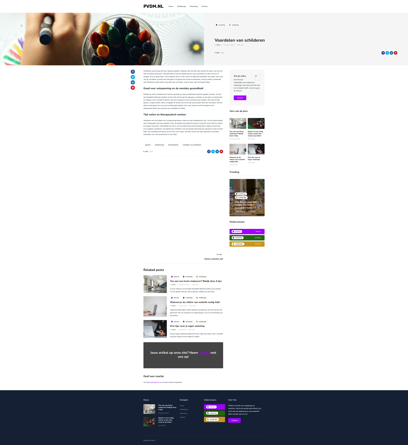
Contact (205, 6)
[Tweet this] (387, 53)
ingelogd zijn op (156, 382)
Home (171, 6)
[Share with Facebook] (383, 53)
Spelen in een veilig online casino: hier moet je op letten (255, 133)
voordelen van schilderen (192, 145)
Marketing (194, 6)
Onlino (218, 45)
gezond (147, 145)
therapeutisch (173, 145)
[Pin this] (395, 53)
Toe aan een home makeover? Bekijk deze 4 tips (237, 133)
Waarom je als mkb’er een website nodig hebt (237, 159)
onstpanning (159, 145)
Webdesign (181, 6)
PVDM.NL (153, 6)
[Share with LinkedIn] (391, 53)
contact (204, 353)
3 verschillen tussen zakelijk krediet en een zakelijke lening (247, 204)
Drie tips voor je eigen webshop (254, 158)
